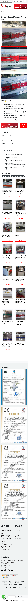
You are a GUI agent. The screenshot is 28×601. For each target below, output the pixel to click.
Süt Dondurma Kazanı (6, 547)
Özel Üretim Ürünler (6, 544)
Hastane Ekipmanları (6, 538)
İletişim (17, 535)
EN (17, 1)
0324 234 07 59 (7, 563)
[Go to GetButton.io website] (3, 599)
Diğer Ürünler (4, 543)
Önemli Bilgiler (19, 530)
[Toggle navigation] (25, 11)
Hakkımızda (18, 529)
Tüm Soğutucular (5, 536)
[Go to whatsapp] (3, 597)
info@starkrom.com (8, 567)
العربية (21, 1)
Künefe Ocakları (5, 529)
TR (14, 1)
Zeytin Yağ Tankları (6, 546)
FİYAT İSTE (23, 125)
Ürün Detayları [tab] (7, 151)
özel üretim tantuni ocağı (17, 176)
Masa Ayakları (4, 532)
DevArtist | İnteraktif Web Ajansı (15, 600)
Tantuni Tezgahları (6, 530)
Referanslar (18, 533)
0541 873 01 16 (7, 565)
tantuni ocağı (6, 176)
